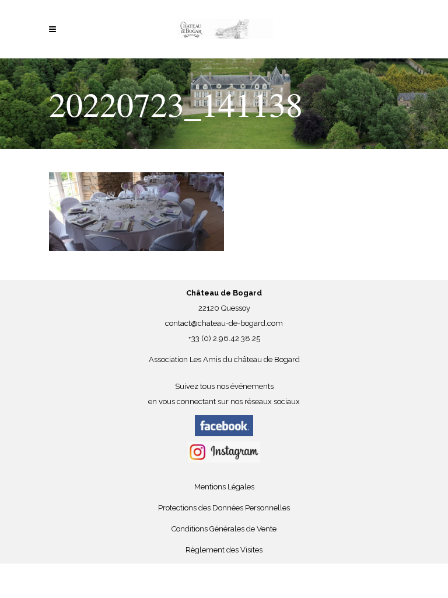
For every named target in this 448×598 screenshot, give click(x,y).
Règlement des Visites (224, 549)
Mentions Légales (224, 486)
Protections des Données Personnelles (224, 507)
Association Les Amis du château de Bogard (224, 359)
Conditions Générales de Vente (224, 528)
